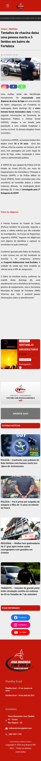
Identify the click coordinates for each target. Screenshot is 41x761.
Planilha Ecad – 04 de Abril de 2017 (20, 695)
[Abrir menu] (8, 6)
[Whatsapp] (22, 87)
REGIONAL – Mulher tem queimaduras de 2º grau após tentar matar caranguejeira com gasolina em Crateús (20, 548)
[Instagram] (5, 87)
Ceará (4, 29)
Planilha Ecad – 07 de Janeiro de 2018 (18, 689)
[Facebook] (13, 87)
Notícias (13, 29)
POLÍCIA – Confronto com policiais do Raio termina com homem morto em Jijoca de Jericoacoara (20, 463)
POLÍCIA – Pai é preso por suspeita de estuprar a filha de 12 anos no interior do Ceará (20, 504)
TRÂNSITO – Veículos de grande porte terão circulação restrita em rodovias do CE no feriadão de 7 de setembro (20, 591)
